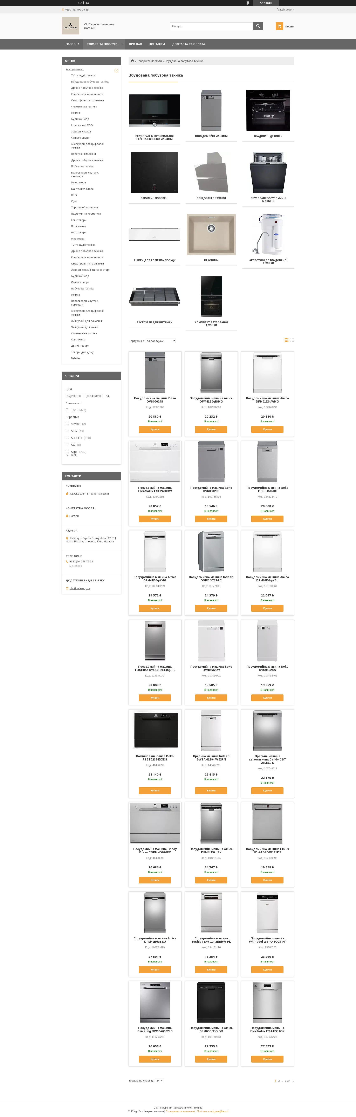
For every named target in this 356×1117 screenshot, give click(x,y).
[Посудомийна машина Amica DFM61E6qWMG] (267, 372)
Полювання (78, 226)
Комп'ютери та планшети (87, 94)
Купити (155, 429)
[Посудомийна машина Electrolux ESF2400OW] (155, 461)
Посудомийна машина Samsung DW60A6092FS (155, 1029)
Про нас (135, 44)
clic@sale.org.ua (80, 588)
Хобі (74, 195)
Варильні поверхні (154, 198)
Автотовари (78, 232)
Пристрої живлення (83, 153)
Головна (72, 44)
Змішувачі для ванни (84, 327)
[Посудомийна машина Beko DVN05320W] (211, 640)
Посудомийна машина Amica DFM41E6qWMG (155, 578)
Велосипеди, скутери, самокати (85, 174)
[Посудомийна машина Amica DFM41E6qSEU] (155, 912)
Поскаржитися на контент (180, 1111)
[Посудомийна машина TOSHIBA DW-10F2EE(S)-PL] (155, 640)
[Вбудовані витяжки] (211, 172)
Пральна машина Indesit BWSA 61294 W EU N (211, 758)
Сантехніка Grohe (82, 188)
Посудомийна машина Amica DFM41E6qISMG (211, 400)
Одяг (74, 201)
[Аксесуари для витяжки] (154, 296)
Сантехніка (78, 339)
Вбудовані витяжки (211, 198)
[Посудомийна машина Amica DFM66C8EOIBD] (211, 1002)
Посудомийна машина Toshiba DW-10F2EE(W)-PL (211, 940)
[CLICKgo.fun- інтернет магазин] (70, 33)
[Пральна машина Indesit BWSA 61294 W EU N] (211, 730)
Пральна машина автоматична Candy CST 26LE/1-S (267, 759)
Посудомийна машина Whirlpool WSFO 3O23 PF (267, 940)
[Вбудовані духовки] (268, 110)
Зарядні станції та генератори (90, 269)
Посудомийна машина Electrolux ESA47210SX (267, 1029)
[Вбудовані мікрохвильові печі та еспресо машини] (154, 110)
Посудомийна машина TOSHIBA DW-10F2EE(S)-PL (155, 668)
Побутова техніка (82, 166)
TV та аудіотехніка (83, 75)
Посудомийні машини (211, 136)
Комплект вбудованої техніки (211, 324)
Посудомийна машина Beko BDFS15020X (267, 489)
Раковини (211, 260)
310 (287, 1080)
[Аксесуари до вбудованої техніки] (268, 234)
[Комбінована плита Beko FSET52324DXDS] (155, 730)
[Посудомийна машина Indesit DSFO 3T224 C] (211, 551)
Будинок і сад (80, 118)
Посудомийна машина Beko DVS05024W (267, 668)
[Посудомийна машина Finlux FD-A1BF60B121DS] (267, 823)
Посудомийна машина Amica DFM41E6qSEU (155, 940)
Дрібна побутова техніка (87, 87)
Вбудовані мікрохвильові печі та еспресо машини (154, 138)
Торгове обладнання (84, 207)
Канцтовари (78, 220)
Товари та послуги (102, 44)
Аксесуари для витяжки (154, 322)
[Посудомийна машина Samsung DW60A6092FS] (155, 1002)
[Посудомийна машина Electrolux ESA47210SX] (267, 1002)
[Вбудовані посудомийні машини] (268, 172)
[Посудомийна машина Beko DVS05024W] (267, 640)
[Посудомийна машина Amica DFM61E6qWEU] (267, 551)
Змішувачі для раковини (87, 320)
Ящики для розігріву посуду (154, 260)
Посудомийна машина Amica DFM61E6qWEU (267, 578)
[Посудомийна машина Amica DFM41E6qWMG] (155, 551)
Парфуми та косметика (86, 213)
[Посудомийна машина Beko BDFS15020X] (267, 461)
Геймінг (75, 112)
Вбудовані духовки (268, 136)
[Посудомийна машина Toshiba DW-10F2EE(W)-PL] (211, 912)
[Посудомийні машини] (211, 110)
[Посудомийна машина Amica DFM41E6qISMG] (211, 372)
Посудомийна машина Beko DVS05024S (155, 400)
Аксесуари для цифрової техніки (87, 145)
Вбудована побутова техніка (90, 81)
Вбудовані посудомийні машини (268, 200)
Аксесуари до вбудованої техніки (268, 262)
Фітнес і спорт (80, 137)
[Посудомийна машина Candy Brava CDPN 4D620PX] (155, 823)
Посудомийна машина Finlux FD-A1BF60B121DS (267, 850)
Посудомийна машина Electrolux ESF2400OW (155, 489)
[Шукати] (258, 26)
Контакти (157, 44)
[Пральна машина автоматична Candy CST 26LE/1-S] (267, 730)
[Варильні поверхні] (154, 172)
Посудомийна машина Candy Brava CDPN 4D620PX (155, 850)
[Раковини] (211, 234)
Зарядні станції (81, 131)
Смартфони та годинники (87, 100)
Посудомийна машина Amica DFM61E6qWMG (267, 400)
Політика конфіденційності (212, 1111)
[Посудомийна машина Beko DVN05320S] (211, 461)
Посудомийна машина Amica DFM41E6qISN (211, 850)
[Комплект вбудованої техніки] (211, 296)
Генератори (78, 182)
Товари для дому (82, 352)
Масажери (77, 238)
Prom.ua (197, 1107)
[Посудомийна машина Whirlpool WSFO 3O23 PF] (267, 912)
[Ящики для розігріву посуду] (154, 234)
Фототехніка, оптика (84, 106)
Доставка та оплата (188, 44)
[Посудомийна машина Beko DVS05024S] (155, 372)
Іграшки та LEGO (82, 125)
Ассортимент (75, 69)
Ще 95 (73, 455)
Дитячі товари (80, 345)
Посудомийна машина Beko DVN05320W (211, 668)
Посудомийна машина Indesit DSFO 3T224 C (211, 578)
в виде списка (292, 341)
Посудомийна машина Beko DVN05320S (211, 489)
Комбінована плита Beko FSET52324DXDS (155, 758)
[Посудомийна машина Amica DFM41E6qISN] (211, 823)
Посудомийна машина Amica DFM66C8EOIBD (211, 1029)
